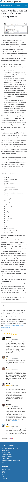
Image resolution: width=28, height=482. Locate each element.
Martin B (8, 404)
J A (7, 424)
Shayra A (8, 337)
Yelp (3, 476)
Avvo (3, 474)
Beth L (8, 367)
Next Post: (11, 313)
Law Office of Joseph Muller (12, 2)
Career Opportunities (7, 456)
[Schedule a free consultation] (1, 5)
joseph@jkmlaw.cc (6, 454)
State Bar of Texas (6, 469)
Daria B (8, 383)
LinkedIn (4, 471)
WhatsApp (4, 478)
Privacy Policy (5, 458)
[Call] (12, 5)
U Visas (8, 305)
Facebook (4, 473)
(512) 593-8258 (17, 5)
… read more (13, 420)
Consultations (6, 5)
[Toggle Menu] (26, 5)
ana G (7, 356)
